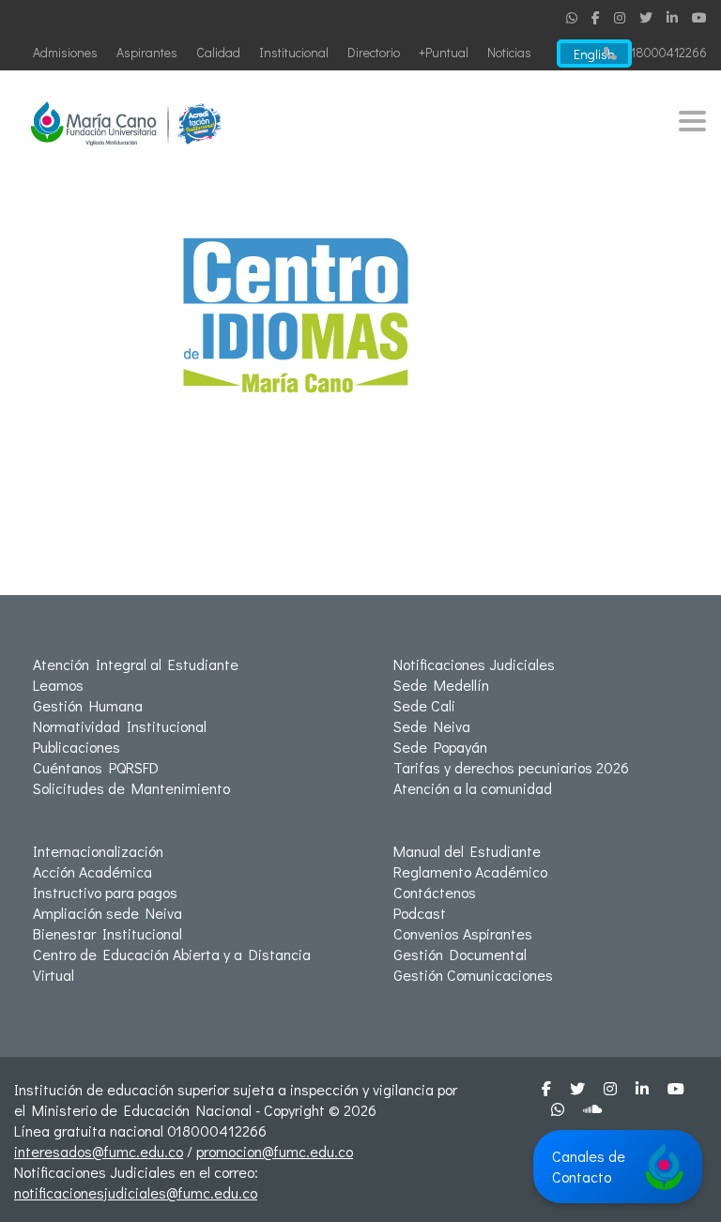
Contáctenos (434, 892)
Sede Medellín (441, 685)
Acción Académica (92, 871)
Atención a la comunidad (472, 788)
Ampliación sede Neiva (107, 913)
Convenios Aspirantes (462, 933)
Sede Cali (424, 705)
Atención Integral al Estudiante (135, 664)
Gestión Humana (88, 705)
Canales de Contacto (588, 1166)
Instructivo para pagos (105, 892)
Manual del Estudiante (467, 851)
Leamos (58, 685)
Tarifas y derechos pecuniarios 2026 (511, 767)
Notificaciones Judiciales (474, 664)
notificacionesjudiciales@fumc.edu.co (135, 1192)
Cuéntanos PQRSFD (96, 767)
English (594, 54)
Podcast (419, 913)
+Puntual (443, 52)
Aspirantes (146, 52)
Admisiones (65, 52)
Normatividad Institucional (120, 726)
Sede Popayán (440, 746)
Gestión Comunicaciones (473, 975)
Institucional (294, 52)
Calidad (218, 52)
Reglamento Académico (470, 871)
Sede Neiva (431, 726)
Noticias (509, 52)
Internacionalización (98, 851)
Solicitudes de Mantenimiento (131, 788)
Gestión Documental (460, 954)
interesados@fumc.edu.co (98, 1151)
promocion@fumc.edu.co (274, 1151)
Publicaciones (76, 746)
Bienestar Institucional (107, 933)
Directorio (373, 52)
